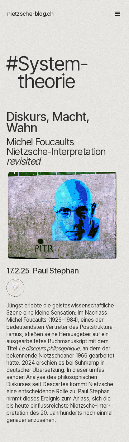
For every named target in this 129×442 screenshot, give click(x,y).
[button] (114, 14)
